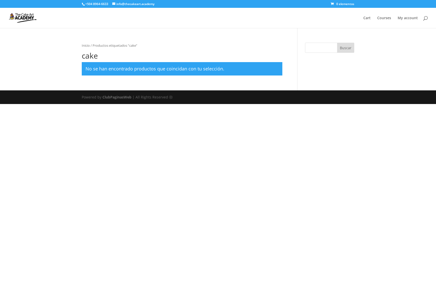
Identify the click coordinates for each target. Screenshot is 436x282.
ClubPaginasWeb (116, 97)
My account (408, 18)
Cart (367, 18)
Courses (384, 18)
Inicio (86, 45)
